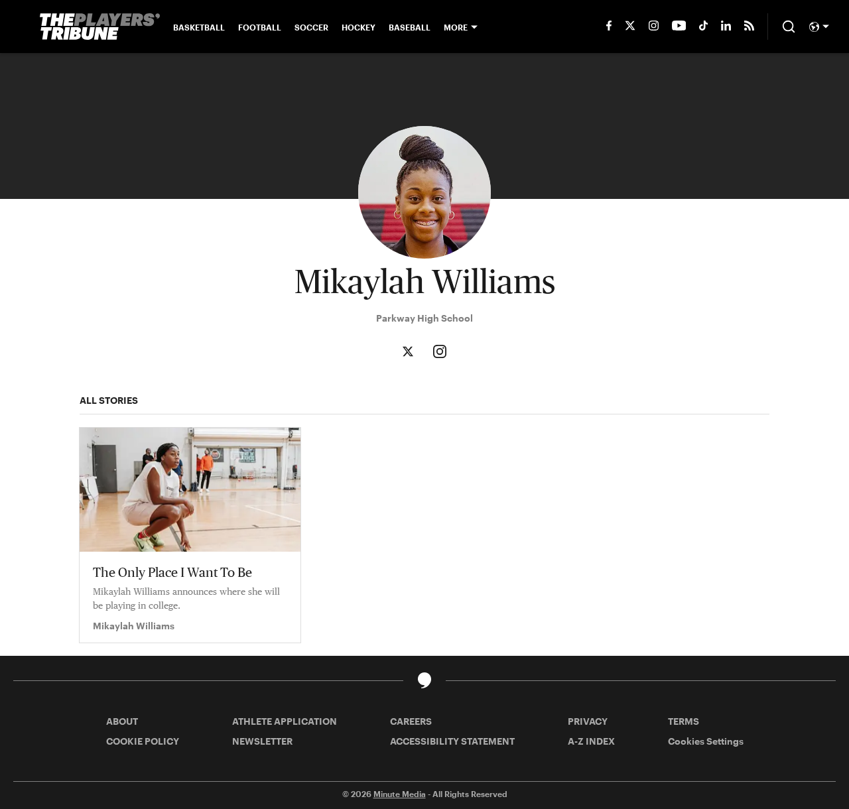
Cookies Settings (706, 741)
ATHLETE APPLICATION (284, 721)
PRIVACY (588, 721)
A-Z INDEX (591, 741)
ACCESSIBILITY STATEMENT (452, 741)
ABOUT (122, 721)
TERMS (683, 721)
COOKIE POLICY (142, 741)
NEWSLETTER (262, 741)
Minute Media (399, 793)
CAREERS (411, 721)
